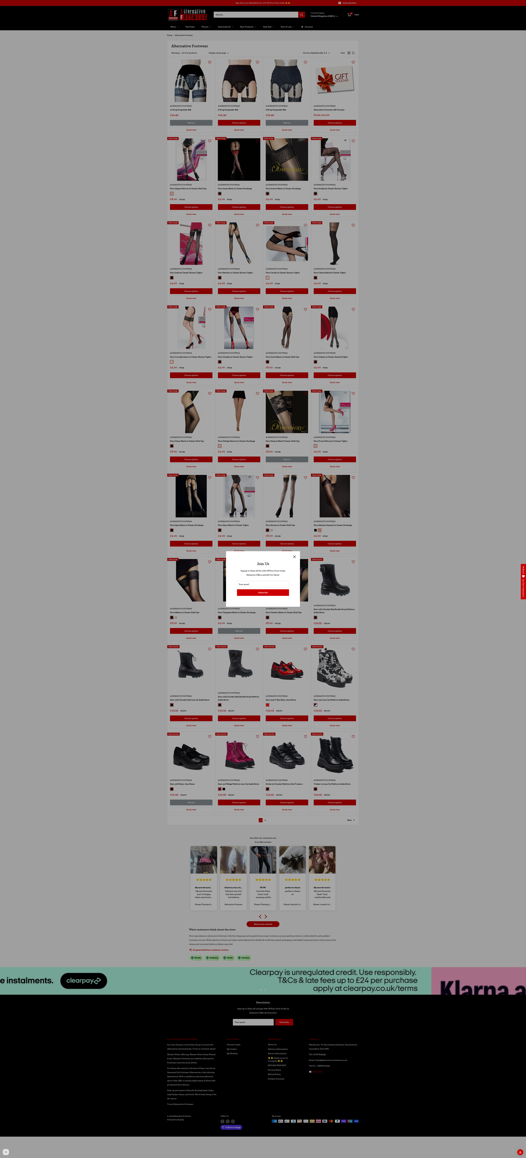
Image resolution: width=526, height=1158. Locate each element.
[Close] (294, 556)
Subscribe (263, 592)
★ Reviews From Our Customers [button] (523, 581)
